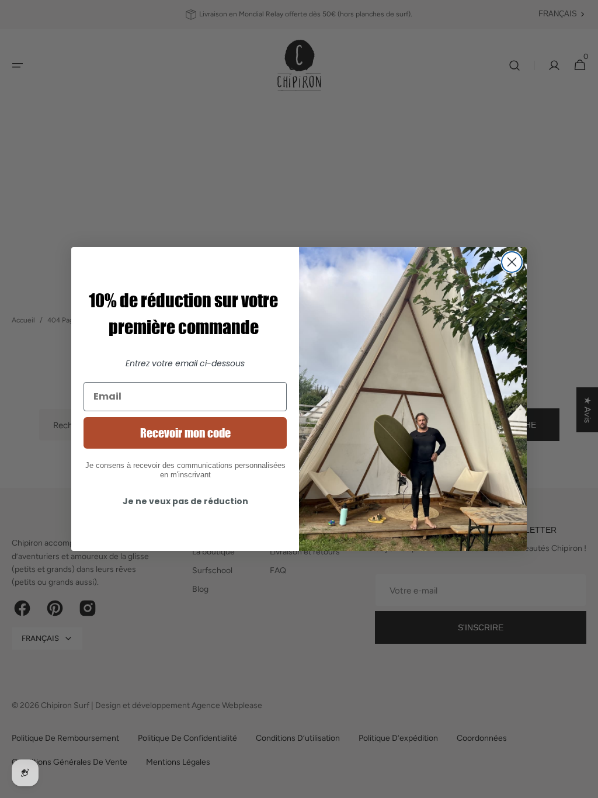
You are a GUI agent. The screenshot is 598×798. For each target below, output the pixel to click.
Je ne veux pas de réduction (185, 501)
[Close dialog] (512, 262)
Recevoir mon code (185, 433)
